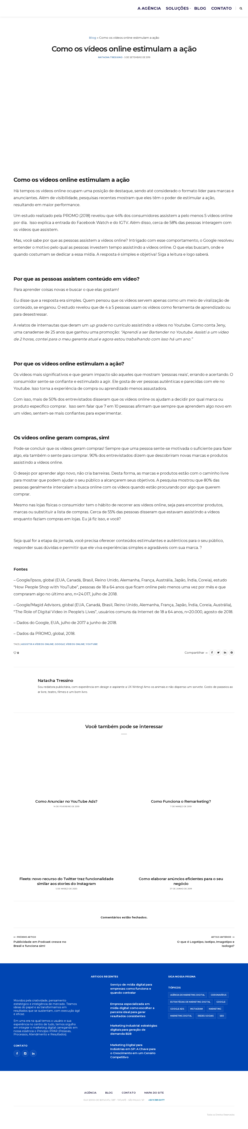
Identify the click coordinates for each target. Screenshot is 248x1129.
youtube (92, 644)
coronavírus (218, 995)
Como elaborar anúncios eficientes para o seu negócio (181, 881)
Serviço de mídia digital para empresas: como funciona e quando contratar (131, 988)
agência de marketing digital (187, 995)
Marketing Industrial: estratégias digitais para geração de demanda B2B (133, 1030)
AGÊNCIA (90, 1092)
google (60, 644)
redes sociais (206, 1016)
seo (222, 1016)
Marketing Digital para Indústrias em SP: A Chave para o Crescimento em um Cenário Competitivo (132, 1051)
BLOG (200, 8)
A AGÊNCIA (149, 8)
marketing (215, 1009)
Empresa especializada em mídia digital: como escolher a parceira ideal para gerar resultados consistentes (132, 1010)
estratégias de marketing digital (190, 1002)
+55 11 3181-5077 (156, 1100)
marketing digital (181, 1016)
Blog (92, 37)
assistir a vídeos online (37, 644)
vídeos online (75, 644)
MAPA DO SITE (154, 1092)
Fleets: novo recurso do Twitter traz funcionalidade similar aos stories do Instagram (66, 881)
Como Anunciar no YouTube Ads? (66, 801)
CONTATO (221, 8)
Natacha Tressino (55, 680)
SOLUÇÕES (177, 8)
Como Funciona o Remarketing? (181, 801)
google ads (177, 1009)
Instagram (196, 1009)
